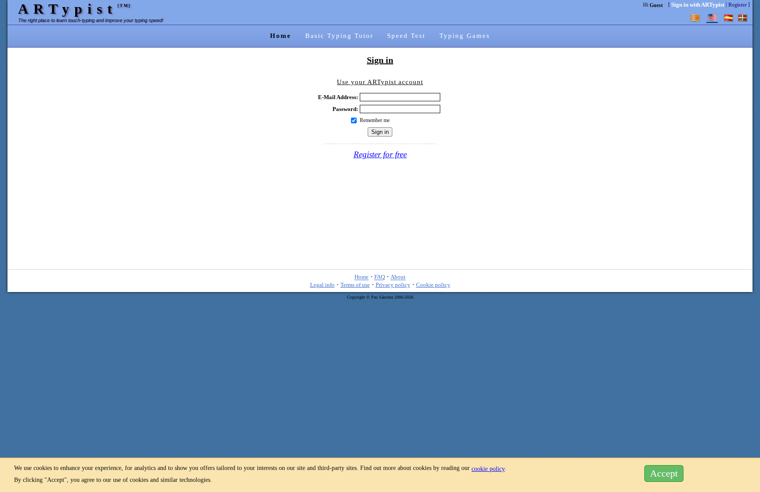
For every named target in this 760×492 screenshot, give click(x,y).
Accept (664, 473)
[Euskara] (743, 18)
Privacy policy (393, 284)
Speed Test (406, 35)
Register (737, 5)
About (398, 277)
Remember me (375, 120)
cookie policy (488, 468)
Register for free (380, 154)
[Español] (729, 18)
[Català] (695, 18)
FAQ (379, 277)
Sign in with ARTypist (697, 4)
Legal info (322, 284)
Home (280, 35)
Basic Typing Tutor (339, 35)
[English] (712, 18)
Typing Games (464, 35)
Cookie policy (433, 284)
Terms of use (355, 284)
